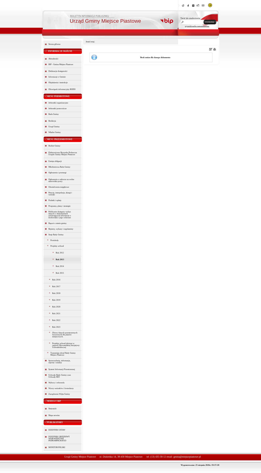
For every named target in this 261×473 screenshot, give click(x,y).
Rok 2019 (56, 300)
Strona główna (54, 44)
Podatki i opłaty (54, 200)
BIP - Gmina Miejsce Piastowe (60, 64)
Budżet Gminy (54, 146)
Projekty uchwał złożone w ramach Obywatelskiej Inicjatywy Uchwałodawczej (66, 345)
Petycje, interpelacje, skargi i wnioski (60, 194)
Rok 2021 (56, 314)
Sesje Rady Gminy (56, 235)
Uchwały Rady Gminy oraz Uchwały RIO (59, 376)
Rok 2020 (56, 307)
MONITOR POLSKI (56, 447)
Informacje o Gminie (57, 77)
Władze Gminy (54, 132)
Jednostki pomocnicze (57, 108)
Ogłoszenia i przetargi (57, 173)
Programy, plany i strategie (59, 206)
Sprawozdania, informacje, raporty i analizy (59, 362)
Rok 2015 (60, 273)
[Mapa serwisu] (188, 6)
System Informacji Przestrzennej (61, 369)
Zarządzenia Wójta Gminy (59, 394)
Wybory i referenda (56, 383)
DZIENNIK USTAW (56, 430)
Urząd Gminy (54, 127)
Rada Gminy (53, 114)
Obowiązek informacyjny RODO (61, 89)
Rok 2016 (56, 280)
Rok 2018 (56, 293)
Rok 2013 (60, 259)
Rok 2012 (60, 253)
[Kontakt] (203, 6)
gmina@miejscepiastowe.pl (187, 456)
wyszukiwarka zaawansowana (197, 26)
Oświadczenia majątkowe (58, 187)
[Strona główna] (183, 6)
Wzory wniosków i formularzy (61, 388)
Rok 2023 (56, 327)
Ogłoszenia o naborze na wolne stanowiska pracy (61, 180)
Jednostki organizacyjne (58, 103)
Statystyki (52, 409)
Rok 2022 (56, 320)
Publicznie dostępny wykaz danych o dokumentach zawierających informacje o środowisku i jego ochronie (59, 215)
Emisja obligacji (55, 161)
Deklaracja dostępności (57, 71)
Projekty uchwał (57, 246)
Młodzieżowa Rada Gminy (59, 167)
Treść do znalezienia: (190, 18)
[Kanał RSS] (193, 6)
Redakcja (52, 121)
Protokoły (54, 240)
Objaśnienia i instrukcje (58, 83)
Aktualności (53, 59)
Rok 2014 (60, 266)
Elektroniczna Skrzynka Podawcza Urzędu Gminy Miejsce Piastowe (62, 153)
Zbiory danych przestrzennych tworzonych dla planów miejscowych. (64, 335)
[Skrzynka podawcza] (198, 6)
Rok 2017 (56, 286)
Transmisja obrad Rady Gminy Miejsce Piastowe (63, 354)
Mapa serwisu (54, 415)
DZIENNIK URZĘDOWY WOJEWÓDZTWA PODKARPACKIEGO (59, 439)
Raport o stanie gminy (57, 223)
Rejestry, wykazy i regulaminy (60, 229)
